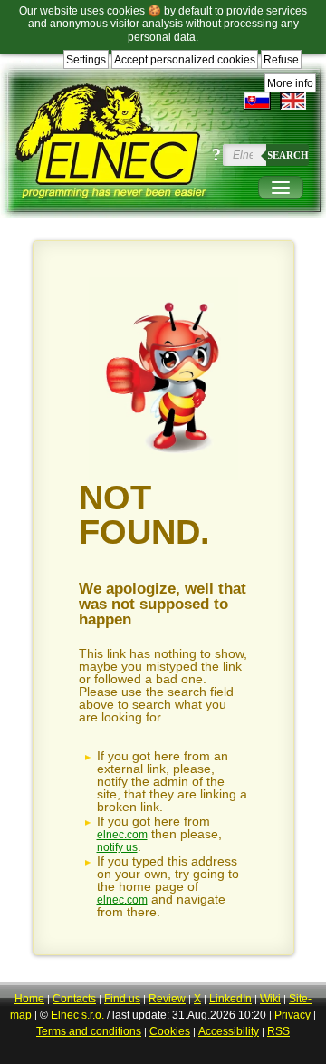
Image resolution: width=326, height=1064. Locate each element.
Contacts (74, 998)
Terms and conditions (88, 1031)
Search (288, 155)
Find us (122, 998)
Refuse (281, 59)
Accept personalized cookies (184, 59)
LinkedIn (230, 998)
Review (167, 998)
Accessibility (228, 1031)
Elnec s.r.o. (77, 1015)
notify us (117, 847)
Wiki (270, 998)
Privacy (292, 1015)
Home (29, 998)
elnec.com (122, 834)
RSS (278, 1031)
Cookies (169, 1031)
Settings (86, 59)
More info (290, 83)
